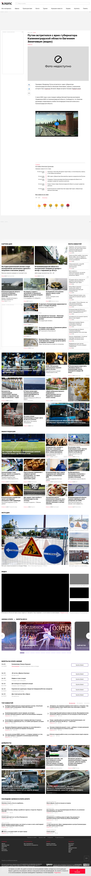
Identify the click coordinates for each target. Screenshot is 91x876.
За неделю (80, 703)
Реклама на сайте (32, 837)
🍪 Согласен (77, 871)
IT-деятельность (59, 837)
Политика (45, 197)
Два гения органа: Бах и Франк (21, 694)
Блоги (37, 8)
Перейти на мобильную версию (9, 860)
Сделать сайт (42, 837)
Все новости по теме (41, 194)
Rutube (70, 849)
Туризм (45, 8)
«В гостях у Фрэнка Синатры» (21, 673)
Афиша (17, 8)
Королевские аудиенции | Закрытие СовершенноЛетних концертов (32, 689)
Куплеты (76, 8)
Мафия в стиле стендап (19, 678)
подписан (47, 88)
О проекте (50, 837)
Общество (4, 846)
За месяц (86, 703)
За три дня (72, 703)
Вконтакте (71, 843)
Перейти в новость (65, 612)
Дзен (70, 850)
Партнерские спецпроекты (31, 845)
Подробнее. (57, 872)
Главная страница (50, 843)
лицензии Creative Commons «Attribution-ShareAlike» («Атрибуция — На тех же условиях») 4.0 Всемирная (67, 865)
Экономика (4, 850)
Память (85, 8)
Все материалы (6, 8)
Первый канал (76, 88)
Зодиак (68, 8)
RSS (70, 852)
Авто (3, 847)
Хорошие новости (56, 8)
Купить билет (80, 665)
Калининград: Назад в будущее (21, 664)
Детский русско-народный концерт (22, 683)
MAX (70, 846)
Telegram (71, 845)
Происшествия (27, 8)
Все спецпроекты (28, 843)
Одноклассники (73, 847)
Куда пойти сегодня (51, 845)
